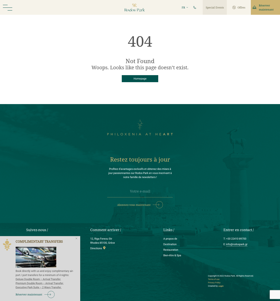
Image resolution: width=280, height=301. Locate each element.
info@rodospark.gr (236, 244)
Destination (170, 244)
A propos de (170, 238)
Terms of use (213, 279)
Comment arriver (104, 229)
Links (168, 229)
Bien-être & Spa (172, 255)
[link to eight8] (221, 286)
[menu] (7, 7)
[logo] (135, 7)
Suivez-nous (36, 229)
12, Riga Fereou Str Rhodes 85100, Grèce (102, 240)
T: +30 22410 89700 (234, 238)
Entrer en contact (237, 229)
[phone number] (194, 7)
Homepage (140, 78)
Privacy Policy (214, 282)
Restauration (170, 249)
